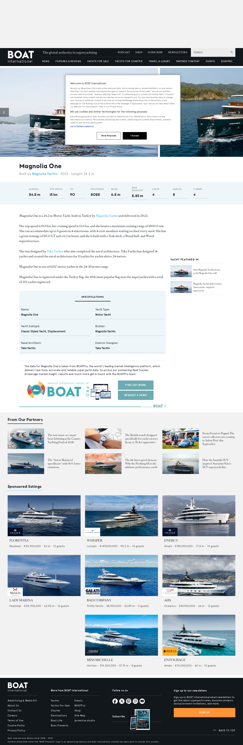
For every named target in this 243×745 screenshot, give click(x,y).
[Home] (23, 57)
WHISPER (94, 540)
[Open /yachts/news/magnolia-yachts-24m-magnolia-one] (181, 287)
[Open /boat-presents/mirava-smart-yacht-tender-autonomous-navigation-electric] (26, 438)
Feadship (15, 606)
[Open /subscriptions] (136, 720)
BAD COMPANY (99, 600)
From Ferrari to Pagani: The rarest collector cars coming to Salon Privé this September (218, 438)
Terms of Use (15, 720)
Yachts (55, 700)
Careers (12, 715)
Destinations (59, 715)
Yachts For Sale (60, 705)
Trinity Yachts (95, 606)
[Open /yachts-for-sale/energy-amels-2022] (198, 515)
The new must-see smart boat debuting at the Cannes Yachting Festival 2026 (64, 438)
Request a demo (135, 395)
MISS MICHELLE (100, 660)
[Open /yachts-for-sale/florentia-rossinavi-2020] (44, 515)
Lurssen (92, 546)
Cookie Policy (16, 725)
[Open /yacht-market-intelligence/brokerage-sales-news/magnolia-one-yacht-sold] (181, 271)
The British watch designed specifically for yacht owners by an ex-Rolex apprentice (141, 438)
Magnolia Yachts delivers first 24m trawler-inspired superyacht (207, 287)
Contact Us (15, 710)
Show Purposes (108, 135)
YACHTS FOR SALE (98, 61)
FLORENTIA (19, 540)
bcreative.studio (85, 720)
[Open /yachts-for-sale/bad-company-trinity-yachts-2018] (121, 575)
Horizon (92, 665)
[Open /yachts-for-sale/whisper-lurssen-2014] (121, 515)
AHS (167, 600)
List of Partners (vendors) (82, 126)
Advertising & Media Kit (22, 700)
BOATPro (80, 705)
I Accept (135, 135)
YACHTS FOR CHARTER (128, 61)
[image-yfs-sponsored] (15, 535)
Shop (78, 710)
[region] (123, 110)
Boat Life (56, 720)
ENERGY (171, 540)
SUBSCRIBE (155, 52)
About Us (13, 705)
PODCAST (124, 52)
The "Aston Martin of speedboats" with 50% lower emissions (64, 463)
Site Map (80, 715)
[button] (4, 112)
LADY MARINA (21, 600)
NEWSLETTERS (177, 52)
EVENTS (210, 61)
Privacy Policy (16, 730)
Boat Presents (59, 725)
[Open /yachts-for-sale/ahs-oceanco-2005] (198, 575)
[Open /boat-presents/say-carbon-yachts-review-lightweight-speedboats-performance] (26, 463)
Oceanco (170, 606)
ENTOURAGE (175, 660)
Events (79, 700)
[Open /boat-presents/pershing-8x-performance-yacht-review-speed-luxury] (103, 463)
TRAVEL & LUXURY (159, 61)
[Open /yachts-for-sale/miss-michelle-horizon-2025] (121, 635)
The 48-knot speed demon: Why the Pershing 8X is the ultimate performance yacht (141, 463)
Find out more (135, 385)
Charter (55, 710)
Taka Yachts (55, 251)
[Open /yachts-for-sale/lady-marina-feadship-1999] (44, 575)
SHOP (138, 52)
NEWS (45, 61)
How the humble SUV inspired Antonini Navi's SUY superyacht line (216, 463)
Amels (168, 546)
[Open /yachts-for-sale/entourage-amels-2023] (198, 635)
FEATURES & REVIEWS (68, 61)
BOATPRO (226, 61)
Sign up (204, 712)
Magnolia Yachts (44, 174)
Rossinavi (15, 546)
